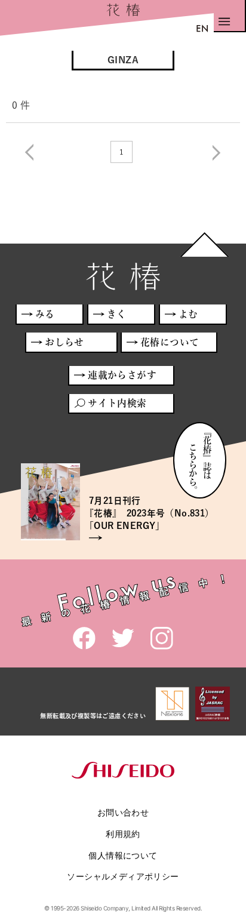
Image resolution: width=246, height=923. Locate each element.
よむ (188, 314)
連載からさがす (122, 375)
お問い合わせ (123, 812)
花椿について (169, 342)
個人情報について (122, 855)
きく (117, 314)
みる (45, 314)
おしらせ (64, 342)
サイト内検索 (117, 403)
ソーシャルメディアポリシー (123, 876)
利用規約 (123, 834)
